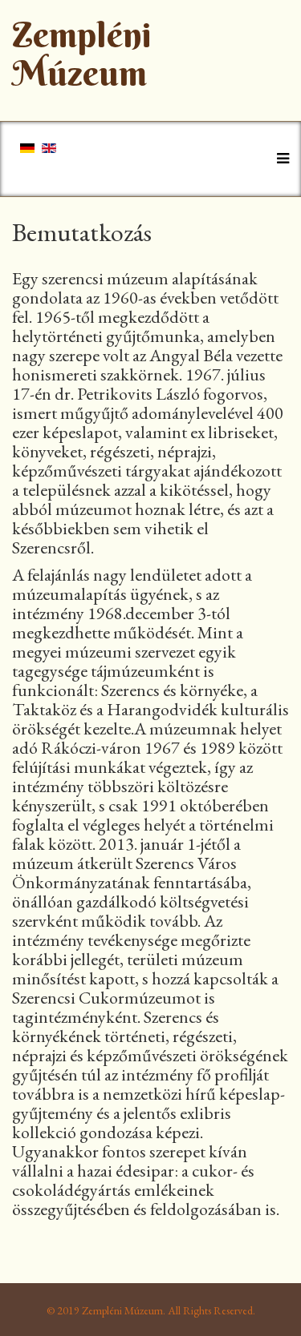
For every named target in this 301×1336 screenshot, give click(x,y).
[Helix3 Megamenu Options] (279, 158)
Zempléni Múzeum (82, 54)
